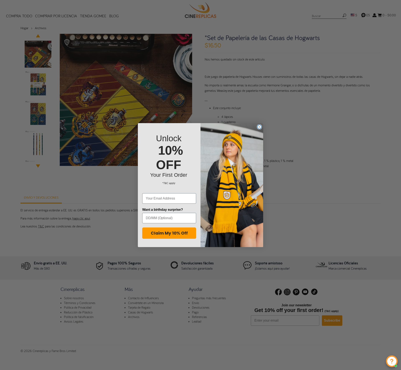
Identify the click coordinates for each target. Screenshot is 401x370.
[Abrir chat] (392, 361)
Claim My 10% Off (169, 233)
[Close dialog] (259, 127)
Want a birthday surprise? (162, 209)
